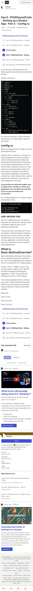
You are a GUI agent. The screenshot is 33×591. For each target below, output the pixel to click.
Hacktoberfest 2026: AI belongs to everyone (13, 528)
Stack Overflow (6, 301)
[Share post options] (30, 588)
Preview (16, 357)
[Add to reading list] (19, 588)
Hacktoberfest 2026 (7, 539)
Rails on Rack (6, 297)
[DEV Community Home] (7, 2)
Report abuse (22, 363)
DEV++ (28, 563)
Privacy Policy (17, 575)
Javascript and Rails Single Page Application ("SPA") (15, 480)
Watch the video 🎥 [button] (9, 425)
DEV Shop (26, 570)
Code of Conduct (11, 363)
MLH (16, 573)
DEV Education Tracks (15, 565)
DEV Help (25, 565)
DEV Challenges (11, 563)
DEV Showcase (7, 570)
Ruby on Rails (16, 581)
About (14, 570)
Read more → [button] (7, 549)
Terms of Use (26, 575)
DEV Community (6, 557)
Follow (16, 441)
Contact (20, 570)
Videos (6, 565)
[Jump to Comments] (11, 588)
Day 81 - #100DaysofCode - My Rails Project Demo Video (15, 496)
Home (3, 563)
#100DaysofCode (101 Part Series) (15, 36)
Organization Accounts (21, 568)
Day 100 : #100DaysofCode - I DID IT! (13, 488)
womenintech (6, 30)
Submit (7, 357)
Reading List (21, 563)
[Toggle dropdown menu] (30, 368)
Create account (26, 2)
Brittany (8, 7)
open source (18, 578)
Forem (9, 578)
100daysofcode (22, 27)
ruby (3, 27)
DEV (9, 579)
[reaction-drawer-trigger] (4, 588)
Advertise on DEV (9, 568)
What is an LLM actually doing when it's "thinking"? (16, 392)
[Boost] (25, 588)
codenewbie (11, 27)
